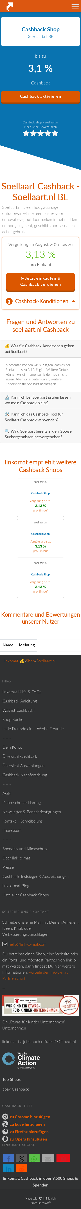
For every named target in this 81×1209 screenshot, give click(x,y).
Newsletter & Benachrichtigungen (31, 812)
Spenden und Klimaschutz (24, 849)
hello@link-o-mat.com (27, 945)
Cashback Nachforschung (24, 775)
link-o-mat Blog (15, 886)
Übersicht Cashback (19, 757)
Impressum (11, 831)
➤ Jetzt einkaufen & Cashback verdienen (40, 282)
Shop (30, 661)
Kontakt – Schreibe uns (22, 821)
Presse (8, 868)
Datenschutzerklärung (21, 803)
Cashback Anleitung (19, 701)
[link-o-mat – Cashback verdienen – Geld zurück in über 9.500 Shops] (24, 6)
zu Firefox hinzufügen (29, 1132)
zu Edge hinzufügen (27, 1125)
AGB (6, 794)
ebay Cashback (15, 1089)
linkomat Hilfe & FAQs (21, 692)
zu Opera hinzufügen (28, 1139)
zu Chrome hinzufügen (30, 1117)
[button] (8, 1161)
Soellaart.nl (46, 661)
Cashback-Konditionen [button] (42, 301)
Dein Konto (12, 747)
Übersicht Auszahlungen (23, 766)
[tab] (40, 301)
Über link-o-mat (16, 858)
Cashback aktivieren (40, 97)
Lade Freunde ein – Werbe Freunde (33, 729)
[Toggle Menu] (75, 6)
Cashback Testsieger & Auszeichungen (35, 877)
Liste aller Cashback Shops (25, 895)
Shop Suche (12, 720)
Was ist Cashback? (18, 711)
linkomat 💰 (14, 661)
